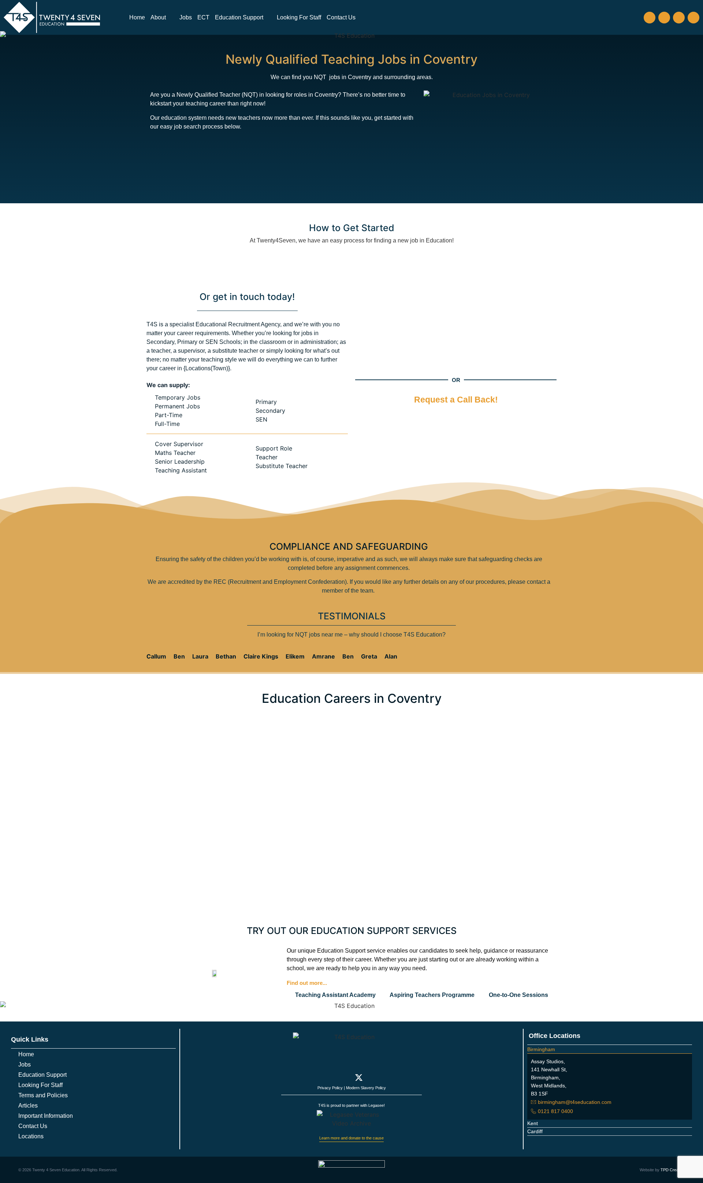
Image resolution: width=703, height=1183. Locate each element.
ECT (203, 17)
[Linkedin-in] (373, 1077)
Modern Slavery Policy (366, 1088)
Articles (28, 1105)
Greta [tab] (369, 656)
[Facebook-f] (329, 1077)
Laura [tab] (200, 656)
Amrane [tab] (323, 656)
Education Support (239, 17)
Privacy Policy (330, 1088)
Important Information (45, 1116)
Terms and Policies (43, 1095)
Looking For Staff (299, 17)
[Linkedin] (693, 17)
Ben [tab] (179, 656)
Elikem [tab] (295, 656)
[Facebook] (649, 17)
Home (137, 17)
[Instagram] (664, 17)
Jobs (185, 17)
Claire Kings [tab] (260, 656)
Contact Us (341, 17)
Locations (31, 1136)
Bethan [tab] (226, 656)
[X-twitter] (679, 17)
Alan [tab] (390, 656)
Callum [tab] (156, 656)
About (158, 17)
